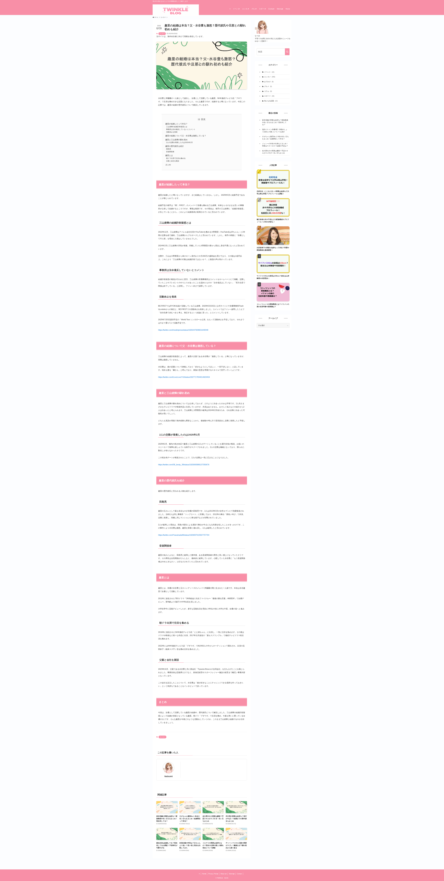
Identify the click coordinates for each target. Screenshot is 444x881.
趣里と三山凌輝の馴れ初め (176, 140)
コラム (268, 91)
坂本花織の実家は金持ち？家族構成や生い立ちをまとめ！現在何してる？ (275, 122)
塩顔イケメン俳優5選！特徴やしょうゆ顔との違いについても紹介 (274, 131)
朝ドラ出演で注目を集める (176, 158)
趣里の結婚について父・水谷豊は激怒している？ (185, 136)
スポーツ (269, 96)
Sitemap (231, 874)
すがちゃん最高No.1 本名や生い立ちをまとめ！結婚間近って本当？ (275, 138)
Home (204, 874)
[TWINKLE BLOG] (176, 10)
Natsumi (168, 776)
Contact (239, 874)
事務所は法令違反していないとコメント (180, 129)
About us (223, 874)
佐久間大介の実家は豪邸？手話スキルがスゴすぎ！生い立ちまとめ (275, 152)
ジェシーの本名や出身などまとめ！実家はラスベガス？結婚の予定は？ (275, 145)
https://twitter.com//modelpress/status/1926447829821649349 (183, 330)
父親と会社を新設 (172, 161)
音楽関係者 (170, 152)
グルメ (268, 86)
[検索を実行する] (287, 51)
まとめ (168, 165)
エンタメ (162, 33)
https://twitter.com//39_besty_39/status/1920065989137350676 (183, 465)
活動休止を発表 (171, 132)
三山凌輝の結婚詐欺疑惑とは (176, 127)
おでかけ (268, 82)
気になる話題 (271, 101)
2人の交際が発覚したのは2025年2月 (179, 142)
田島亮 (168, 149)
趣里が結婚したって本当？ (176, 124)
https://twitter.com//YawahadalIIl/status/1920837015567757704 (183, 535)
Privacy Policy (213, 874)
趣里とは (169, 155)
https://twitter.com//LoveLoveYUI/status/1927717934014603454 (184, 377)
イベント (269, 72)
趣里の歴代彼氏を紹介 (174, 146)
